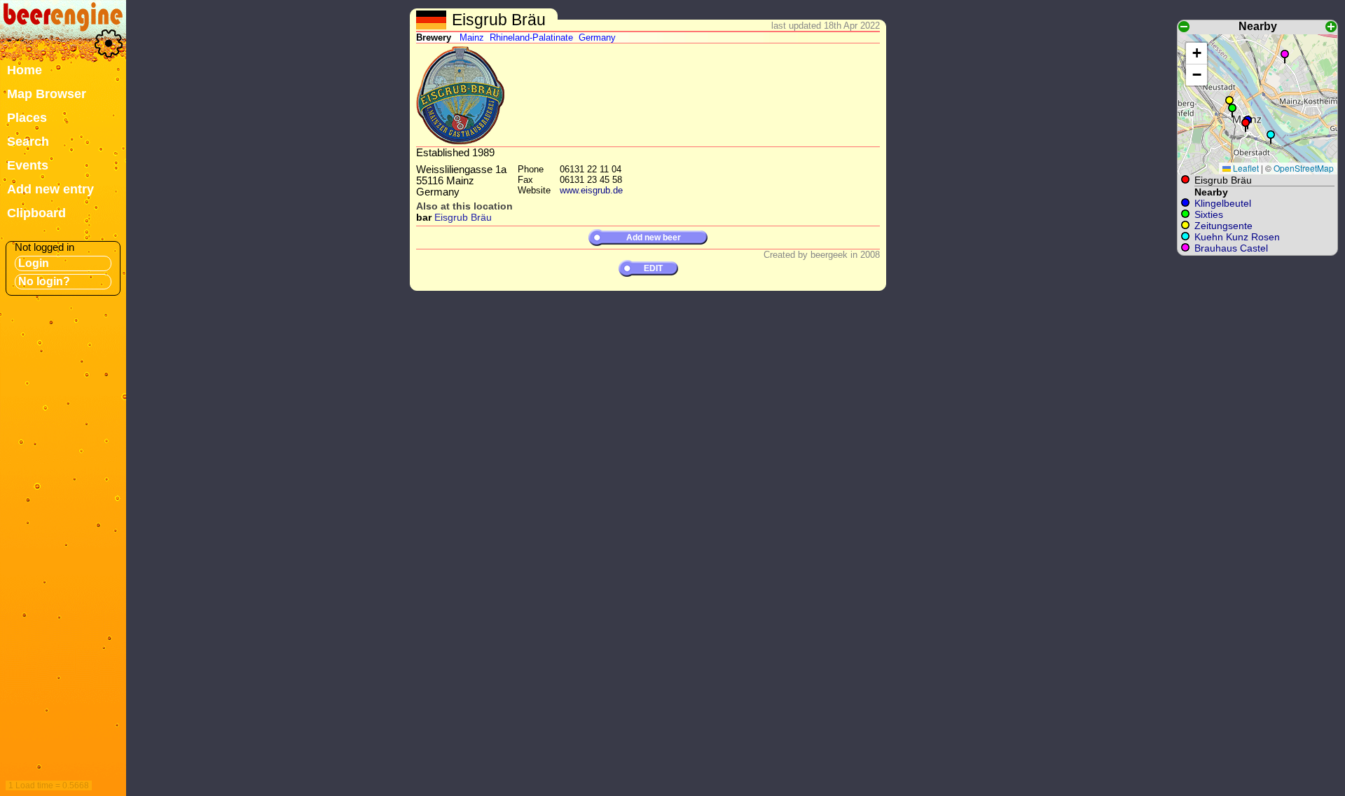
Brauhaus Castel (1231, 248)
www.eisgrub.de (591, 190)
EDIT (653, 268)
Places (27, 118)
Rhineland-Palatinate (531, 37)
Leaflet (1245, 168)
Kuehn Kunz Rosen (1237, 236)
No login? (44, 281)
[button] (1245, 125)
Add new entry (50, 189)
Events (27, 165)
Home (24, 70)
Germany (597, 37)
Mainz (472, 37)
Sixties (1208, 214)
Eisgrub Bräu (463, 217)
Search (28, 142)
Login (33, 263)
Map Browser (46, 94)
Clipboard (36, 213)
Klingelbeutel (1222, 203)
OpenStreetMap (1304, 168)
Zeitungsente (1223, 225)
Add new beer (653, 237)
